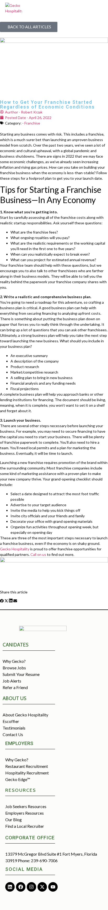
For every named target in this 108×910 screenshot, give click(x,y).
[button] (2, 601)
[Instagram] (31, 887)
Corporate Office (30, 838)
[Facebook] (20, 887)
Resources (20, 790)
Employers (19, 743)
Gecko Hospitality (14, 549)
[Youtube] (53, 887)
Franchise (32, 123)
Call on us (38, 554)
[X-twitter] (42, 887)
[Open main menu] (98, 7)
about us (14, 698)
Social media (24, 869)
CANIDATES (16, 645)
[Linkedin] (10, 887)
